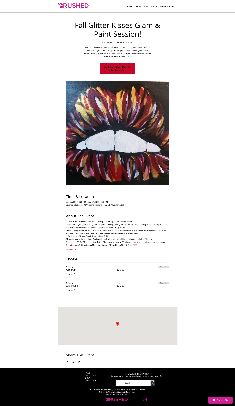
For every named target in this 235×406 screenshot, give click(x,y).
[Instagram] (144, 399)
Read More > (71, 249)
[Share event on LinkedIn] (79, 362)
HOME (87, 373)
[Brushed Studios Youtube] (138, 399)
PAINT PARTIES (91, 380)
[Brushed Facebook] (150, 399)
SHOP (87, 378)
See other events (117, 70)
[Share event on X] (73, 362)
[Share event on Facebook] (67, 362)
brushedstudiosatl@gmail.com (123, 392)
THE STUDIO (90, 376)
